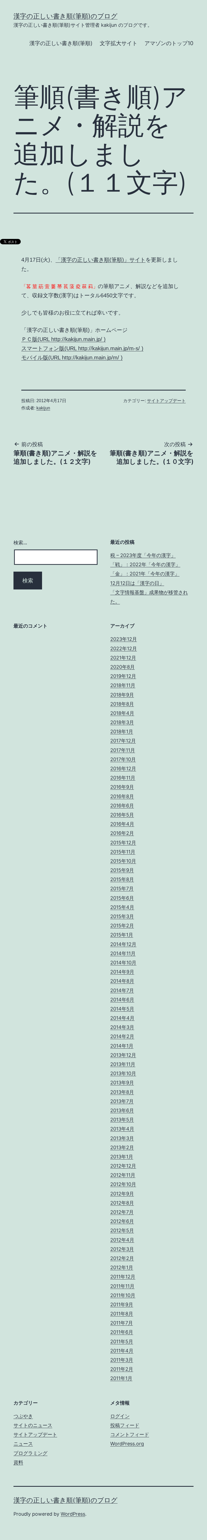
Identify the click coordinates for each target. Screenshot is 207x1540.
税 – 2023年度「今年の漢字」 (143, 555)
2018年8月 (122, 704)
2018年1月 (121, 731)
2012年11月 (122, 1175)
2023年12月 (123, 639)
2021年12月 (123, 658)
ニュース (23, 1443)
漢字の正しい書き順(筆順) (60, 43)
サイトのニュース (32, 1425)
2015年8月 (122, 879)
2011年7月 (121, 1323)
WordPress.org (127, 1443)
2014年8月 (122, 981)
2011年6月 (121, 1332)
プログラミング (30, 1453)
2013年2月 (122, 1147)
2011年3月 (121, 1360)
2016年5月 (122, 815)
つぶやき (23, 1416)
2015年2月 (122, 925)
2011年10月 (122, 1295)
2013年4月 (122, 1129)
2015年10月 (123, 861)
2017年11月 (122, 750)
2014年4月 (122, 1018)
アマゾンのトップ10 (169, 43)
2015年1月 (121, 935)
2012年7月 (122, 1212)
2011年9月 (121, 1304)
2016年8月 (122, 796)
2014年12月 (123, 944)
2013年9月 (122, 1082)
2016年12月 (123, 768)
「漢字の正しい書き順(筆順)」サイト (101, 260)
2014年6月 (122, 999)
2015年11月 (122, 852)
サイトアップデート (166, 400)
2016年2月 (122, 833)
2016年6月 (122, 805)
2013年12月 (123, 1055)
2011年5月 (121, 1341)
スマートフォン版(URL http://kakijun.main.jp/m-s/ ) (82, 348)
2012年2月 (122, 1258)
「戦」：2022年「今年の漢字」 (145, 564)
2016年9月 (122, 787)
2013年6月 (122, 1110)
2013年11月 (122, 1064)
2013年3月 (122, 1138)
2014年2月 (122, 1036)
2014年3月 (122, 1027)
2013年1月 (121, 1156)
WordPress (73, 1514)
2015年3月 (122, 916)
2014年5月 (122, 1009)
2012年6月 (122, 1221)
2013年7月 (122, 1101)
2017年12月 (123, 741)
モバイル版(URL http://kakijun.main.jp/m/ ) (72, 358)
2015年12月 (123, 842)
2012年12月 (123, 1166)
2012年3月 (122, 1249)
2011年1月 (121, 1378)
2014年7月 (122, 990)
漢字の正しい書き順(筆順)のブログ (65, 16)
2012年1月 (121, 1267)
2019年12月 (123, 676)
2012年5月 (122, 1230)
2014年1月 (121, 1046)
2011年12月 (122, 1276)
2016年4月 (122, 824)
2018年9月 (122, 695)
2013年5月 (122, 1119)
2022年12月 (123, 648)
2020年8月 (122, 667)
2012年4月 (122, 1240)
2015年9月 (122, 870)
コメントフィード (129, 1434)
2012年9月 (122, 1193)
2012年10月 (123, 1184)
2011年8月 (121, 1313)
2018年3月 (122, 722)
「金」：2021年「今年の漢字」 (145, 573)
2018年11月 (122, 685)
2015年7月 (122, 888)
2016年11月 (122, 778)
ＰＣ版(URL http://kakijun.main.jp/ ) (63, 339)
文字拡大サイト (118, 43)
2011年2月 (121, 1369)
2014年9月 (122, 972)
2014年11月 (123, 953)
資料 (18, 1462)
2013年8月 (122, 1092)
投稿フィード (124, 1425)
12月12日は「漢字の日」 (137, 583)
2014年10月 (123, 962)
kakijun (43, 408)
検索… (20, 542)
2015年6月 (122, 898)
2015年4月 (122, 907)
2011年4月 (121, 1351)
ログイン (120, 1416)
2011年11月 (122, 1286)
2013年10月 (123, 1073)
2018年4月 (122, 713)
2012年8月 (122, 1203)
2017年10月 (123, 759)
